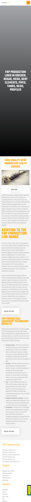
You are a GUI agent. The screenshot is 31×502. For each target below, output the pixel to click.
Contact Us (5, 494)
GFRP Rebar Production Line (9, 450)
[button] (3, 178)
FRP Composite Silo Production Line (10, 461)
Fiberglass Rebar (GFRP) (8, 471)
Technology (5, 489)
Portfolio (4, 501)
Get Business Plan (29, 490)
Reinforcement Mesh (7, 473)
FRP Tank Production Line (8, 459)
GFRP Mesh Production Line (8, 452)
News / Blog (5, 496)
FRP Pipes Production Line (8, 457)
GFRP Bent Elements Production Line (11, 455)
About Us (4, 492)
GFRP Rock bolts (6, 478)
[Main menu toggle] (28, 3)
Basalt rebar (5, 480)
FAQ (3, 499)
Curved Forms (5, 475)
